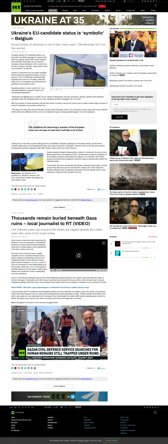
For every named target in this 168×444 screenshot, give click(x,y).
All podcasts (152, 237)
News (13, 417)
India (75, 10)
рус (19, 407)
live (102, 6)
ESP (17, 1)
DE (24, 1)
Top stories (114, 29)
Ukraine (40, 194)
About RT (123, 422)
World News (52, 10)
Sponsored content (90, 428)
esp (15, 407)
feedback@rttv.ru (86, 200)
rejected (32, 267)
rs (29, 407)
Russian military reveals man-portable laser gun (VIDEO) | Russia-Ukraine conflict (73, 6)
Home (14, 27)
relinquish (34, 262)
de (23, 407)
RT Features (95, 10)
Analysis (107, 10)
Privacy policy (124, 420)
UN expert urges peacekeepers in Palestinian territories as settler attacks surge (50, 287)
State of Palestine (46, 373)
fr (26, 407)
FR (27, 1)
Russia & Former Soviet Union (34, 10)
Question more (32, 6)
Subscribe (119, 117)
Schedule (87, 425)
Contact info (124, 428)
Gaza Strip (28, 373)
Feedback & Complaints (127, 430)
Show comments (59, 207)
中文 (34, 1)
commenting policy (31, 200)
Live (85, 417)
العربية (12, 1)
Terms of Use (124, 417)
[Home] (16, 7)
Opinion (118, 10)
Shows (143, 10)
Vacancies (123, 433)
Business (65, 10)
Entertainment (130, 10)
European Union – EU (27, 194)
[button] (59, 333)
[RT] (50, 1)
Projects (153, 10)
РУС (21, 1)
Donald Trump (16, 373)
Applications (87, 420)
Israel (35, 373)
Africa (84, 10)
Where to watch (89, 422)
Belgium (14, 194)
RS (30, 1)
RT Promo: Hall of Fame (127, 425)
